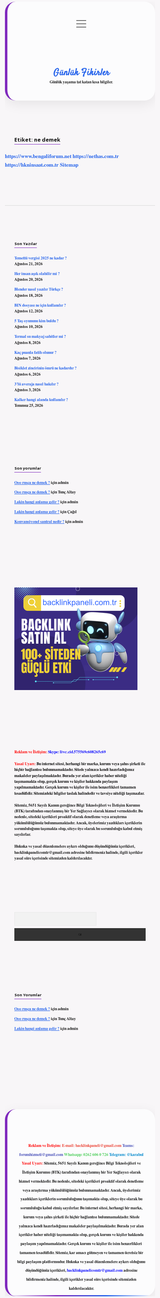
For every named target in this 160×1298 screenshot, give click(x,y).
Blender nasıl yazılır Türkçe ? (38, 289)
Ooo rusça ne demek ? (32, 482)
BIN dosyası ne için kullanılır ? (40, 305)
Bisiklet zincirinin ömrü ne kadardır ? (45, 368)
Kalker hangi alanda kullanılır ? (41, 399)
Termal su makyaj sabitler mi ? (40, 336)
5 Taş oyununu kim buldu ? (36, 320)
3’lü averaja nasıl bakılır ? (36, 384)
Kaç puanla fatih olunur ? (35, 352)
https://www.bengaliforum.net (38, 156)
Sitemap (69, 164)
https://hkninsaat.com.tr (32, 164)
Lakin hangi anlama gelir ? (36, 502)
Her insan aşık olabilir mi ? (37, 273)
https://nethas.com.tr (96, 156)
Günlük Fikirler (81, 72)
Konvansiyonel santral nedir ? (39, 521)
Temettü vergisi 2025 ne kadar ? (40, 258)
